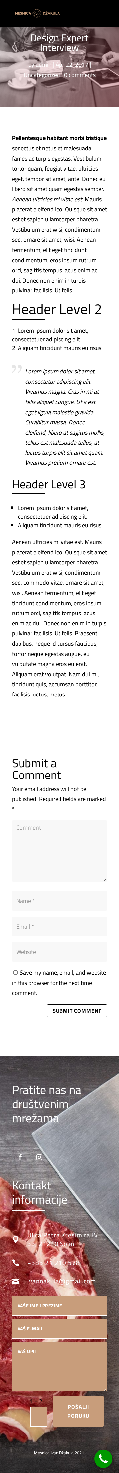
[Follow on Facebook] (20, 1157)
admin (44, 64)
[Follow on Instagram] (39, 1157)
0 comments (80, 74)
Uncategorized (42, 74)
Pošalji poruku (78, 1411)
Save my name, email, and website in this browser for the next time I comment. (59, 982)
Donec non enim (43, 280)
